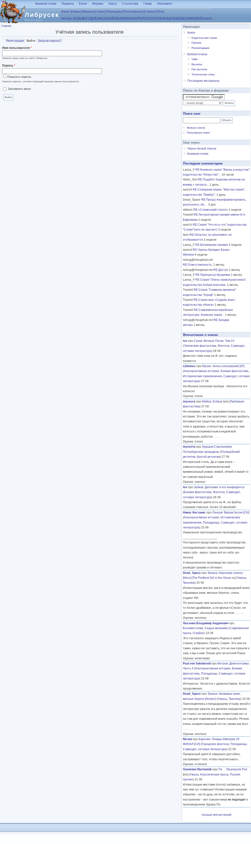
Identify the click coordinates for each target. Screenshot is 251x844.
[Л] (121, 18)
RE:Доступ (220, 270)
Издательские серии (204, 37)
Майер (206, 401)
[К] (117, 18)
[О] (135, 18)
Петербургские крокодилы (201, 452)
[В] (83, 18)
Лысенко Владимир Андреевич (205, 623)
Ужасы (241, 578)
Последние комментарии (203, 163)
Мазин (206, 366)
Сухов (198, 341)
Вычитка (196, 64)
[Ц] (169, 18)
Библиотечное (197, 54)
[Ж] (100, 18)
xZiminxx (189, 366)
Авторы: (67, 18)
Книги (191, 32)
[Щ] (182, 18)
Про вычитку (199, 69)
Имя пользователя (17, 48)
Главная (6, 25)
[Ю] (192, 18)
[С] (148, 18)
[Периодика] (114, 11)
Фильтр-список (196, 127)
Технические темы (203, 74)
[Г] (87, 18)
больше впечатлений (216, 814)
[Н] (130, 18)
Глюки (147, 3)
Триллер (189, 582)
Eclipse (218, 401)
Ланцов (217, 512)
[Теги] (160, 11)
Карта (113, 3)
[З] (104, 18)
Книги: (65, 11)
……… (217, 436)
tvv (185, 341)
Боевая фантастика (234, 371)
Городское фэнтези (215, 744)
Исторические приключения (202, 376)
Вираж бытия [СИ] (236, 512)
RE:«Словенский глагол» (210, 209)
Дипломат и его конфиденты (225, 487)
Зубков (198, 487)
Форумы (97, 3)
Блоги (83, 3)
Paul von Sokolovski (197, 663)
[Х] (164, 18)
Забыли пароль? (49, 40)
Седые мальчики (216, 628)
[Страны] (149, 11)
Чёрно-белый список (201, 148)
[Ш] (178, 18)
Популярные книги (198, 132)
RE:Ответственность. (198, 264)
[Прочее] (205, 18)
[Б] (79, 18)
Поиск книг (192, 113)
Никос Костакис (194, 512)
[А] (75, 18)
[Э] (187, 18)
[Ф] (160, 18)
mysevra (189, 401)
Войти (31, 40)
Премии (196, 42)
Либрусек (42, 14)
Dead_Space (192, 573)
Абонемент (165, 3)
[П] (139, 18)
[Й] (113, 18)
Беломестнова (193, 628)
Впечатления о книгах (200, 335)
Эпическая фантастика (200, 345)
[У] (156, 18)
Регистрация (15, 40)
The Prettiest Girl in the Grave (211, 578)
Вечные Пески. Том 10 (219, 341)
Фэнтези (223, 345)
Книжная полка (45, 3)
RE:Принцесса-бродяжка (212, 275)
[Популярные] (133, 11)
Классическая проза (214, 774)
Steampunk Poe (236, 769)
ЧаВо (194, 59)
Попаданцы (211, 522)
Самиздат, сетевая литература (204, 749)
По (221, 769)
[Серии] (99, 11)
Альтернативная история (201, 371)
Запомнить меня (19, 89)
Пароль (8, 65)
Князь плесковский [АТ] (228, 366)
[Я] (197, 18)
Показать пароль (19, 77)
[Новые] (76, 11)
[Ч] (173, 18)
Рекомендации (200, 47)
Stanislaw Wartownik (197, 769)
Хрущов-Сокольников (217, 446)
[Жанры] (88, 11)
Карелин (205, 739)
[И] (109, 18)
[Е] (95, 18)
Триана (212, 573)
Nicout (187, 739)
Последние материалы (203, 81)
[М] (126, 18)
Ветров (223, 663)
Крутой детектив (208, 456)
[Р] (143, 18)
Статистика (130, 3)
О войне (198, 633)
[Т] (151, 18)
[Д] (91, 18)
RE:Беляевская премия (211, 245)
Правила (68, 3)
